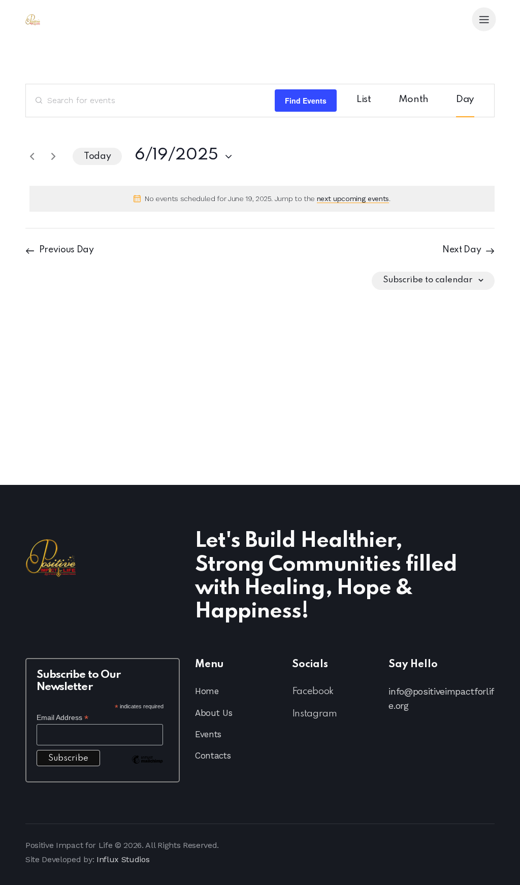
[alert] (262, 199)
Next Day (461, 249)
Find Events (306, 100)
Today (97, 156)
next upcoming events (353, 198)
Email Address (62, 718)
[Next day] (53, 156)
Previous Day (66, 249)
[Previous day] (32, 156)
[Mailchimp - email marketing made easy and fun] (147, 767)
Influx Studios (123, 859)
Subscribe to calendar (427, 280)
